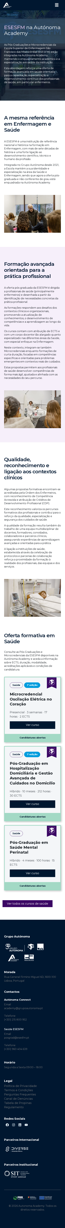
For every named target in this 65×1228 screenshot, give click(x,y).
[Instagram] (13, 1125)
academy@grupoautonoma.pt (23, 1008)
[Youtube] (26, 1125)
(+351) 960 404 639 (15, 1049)
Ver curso (32, 725)
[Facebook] (7, 1125)
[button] (56, 5)
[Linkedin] (20, 1125)
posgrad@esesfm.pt (16, 1037)
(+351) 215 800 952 (15, 1019)
